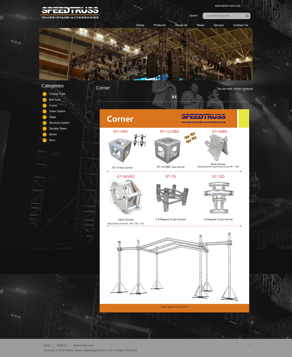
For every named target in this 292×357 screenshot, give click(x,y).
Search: (193, 15)
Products (160, 25)
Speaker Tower (58, 128)
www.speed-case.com (227, 5)
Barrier (53, 134)
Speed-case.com (83, 345)
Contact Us (240, 25)
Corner (53, 105)
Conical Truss (57, 93)
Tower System (57, 111)
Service (219, 25)
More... (53, 140)
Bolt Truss (55, 99)
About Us (181, 25)
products (248, 88)
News (200, 25)
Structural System (59, 122)
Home (140, 25)
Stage (52, 117)
